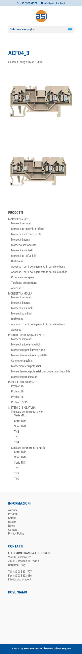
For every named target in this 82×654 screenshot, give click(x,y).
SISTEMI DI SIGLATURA (22, 407)
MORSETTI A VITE (18, 219)
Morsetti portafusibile (23, 256)
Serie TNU (20, 426)
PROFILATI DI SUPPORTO (22, 382)
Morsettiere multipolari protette (29, 355)
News (11, 526)
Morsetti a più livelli (22, 250)
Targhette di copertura (24, 283)
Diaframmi (17, 261)
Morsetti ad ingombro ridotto (27, 229)
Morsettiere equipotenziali (26, 366)
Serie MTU (20, 415)
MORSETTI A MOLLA (20, 293)
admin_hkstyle (19, 62)
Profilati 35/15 (19, 402)
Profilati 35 (17, 397)
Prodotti (13, 514)
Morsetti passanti (21, 223)
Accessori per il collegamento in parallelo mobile (39, 272)
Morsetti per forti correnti (26, 234)
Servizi (12, 518)
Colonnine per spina (22, 277)
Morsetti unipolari (21, 339)
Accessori (17, 288)
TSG (16, 442)
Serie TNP (20, 421)
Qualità (12, 522)
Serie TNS (20, 462)
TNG (16, 437)
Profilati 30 (17, 391)
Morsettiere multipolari (24, 377)
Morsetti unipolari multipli (25, 344)
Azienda (13, 510)
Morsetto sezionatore (23, 245)
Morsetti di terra (20, 239)
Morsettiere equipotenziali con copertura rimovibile (40, 371)
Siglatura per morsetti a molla (28, 448)
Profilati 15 (17, 386)
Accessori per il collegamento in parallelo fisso (38, 266)
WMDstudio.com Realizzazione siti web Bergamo (47, 648)
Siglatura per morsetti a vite (27, 411)
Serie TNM (20, 457)
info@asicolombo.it (19, 579)
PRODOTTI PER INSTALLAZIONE (27, 335)
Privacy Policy (16, 533)
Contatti (12, 530)
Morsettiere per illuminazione (28, 350)
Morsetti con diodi (21, 313)
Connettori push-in (21, 360)
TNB (16, 431)
